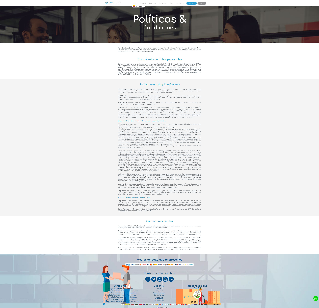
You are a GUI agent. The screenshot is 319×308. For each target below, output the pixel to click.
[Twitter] (154, 281)
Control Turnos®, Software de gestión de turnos (120, 301)
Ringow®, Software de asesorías (120, 289)
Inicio (159, 289)
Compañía (159, 291)
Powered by (155, 307)
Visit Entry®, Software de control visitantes (120, 297)
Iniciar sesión (159, 301)
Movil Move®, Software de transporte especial (120, 291)
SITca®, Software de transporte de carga (120, 295)
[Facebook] (148, 281)
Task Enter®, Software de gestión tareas (120, 299)
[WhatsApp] (171, 281)
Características (159, 293)
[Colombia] (136, 305)
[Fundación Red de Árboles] (197, 298)
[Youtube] (165, 281)
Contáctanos (159, 295)
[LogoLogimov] (113, 4)
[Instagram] (160, 281)
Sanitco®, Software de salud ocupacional (121, 293)
